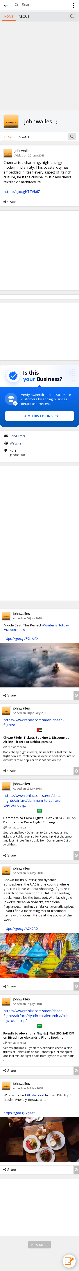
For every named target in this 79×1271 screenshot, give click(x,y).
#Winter (48, 625)
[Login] (73, 6)
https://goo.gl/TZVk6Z (22, 191)
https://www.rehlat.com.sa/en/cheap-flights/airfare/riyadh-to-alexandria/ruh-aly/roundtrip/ (37, 1015)
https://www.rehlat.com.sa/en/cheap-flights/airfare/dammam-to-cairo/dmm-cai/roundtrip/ (36, 800)
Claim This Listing (36, 416)
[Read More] (76, 695)
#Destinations (14, 629)
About (24, 16)
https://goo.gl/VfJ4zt (19, 1113)
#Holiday (62, 625)
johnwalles (22, 151)
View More (39, 1245)
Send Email (17, 436)
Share (11, 202)
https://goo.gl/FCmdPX (21, 638)
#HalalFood (35, 1095)
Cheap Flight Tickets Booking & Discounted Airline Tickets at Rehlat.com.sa (36, 739)
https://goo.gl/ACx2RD (21, 928)
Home (8, 16)
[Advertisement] (39, 65)
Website (15, 443)
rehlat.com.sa (17, 747)
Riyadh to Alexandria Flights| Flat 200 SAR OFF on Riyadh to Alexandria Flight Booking (38, 1035)
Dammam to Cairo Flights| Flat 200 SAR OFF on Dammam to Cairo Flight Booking (39, 820)
